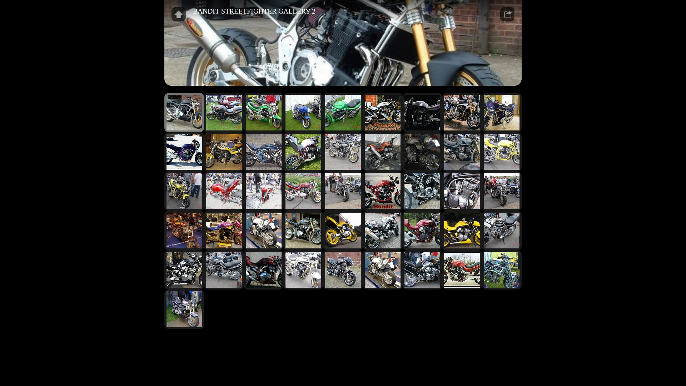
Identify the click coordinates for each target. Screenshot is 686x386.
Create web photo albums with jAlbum (346, 344)
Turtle (375, 344)
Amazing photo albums (353, 340)
